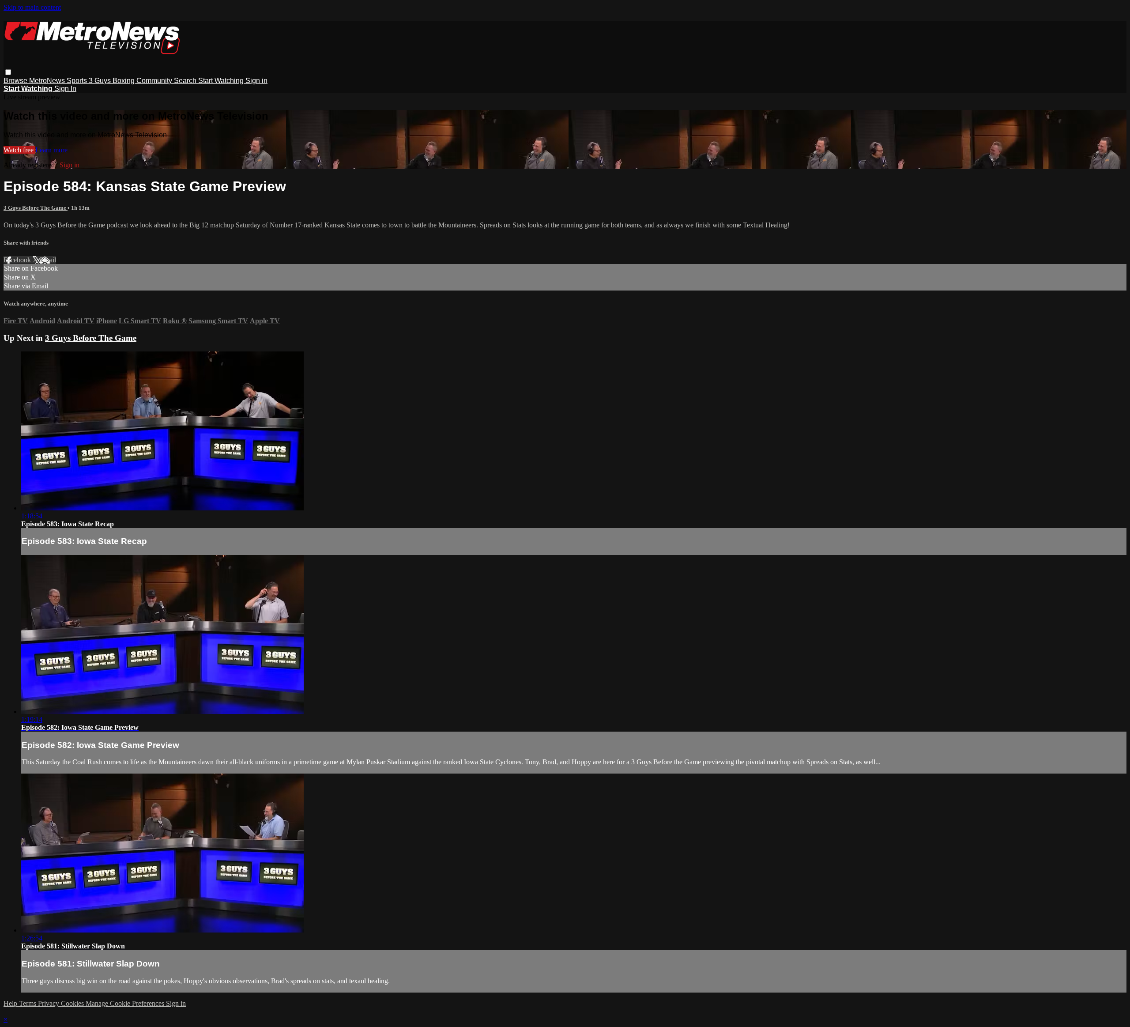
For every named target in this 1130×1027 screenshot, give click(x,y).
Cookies (73, 1003)
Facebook (18, 260)
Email (48, 260)
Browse (16, 80)
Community (155, 80)
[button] (8, 72)
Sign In (65, 88)
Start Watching (221, 80)
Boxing (124, 80)
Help (11, 1003)
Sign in (256, 80)
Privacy (49, 1003)
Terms (28, 1003)
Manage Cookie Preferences (126, 1003)
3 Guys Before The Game (36, 207)
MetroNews (48, 80)
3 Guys (101, 80)
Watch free (19, 150)
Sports (78, 80)
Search (186, 80)
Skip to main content (32, 7)
